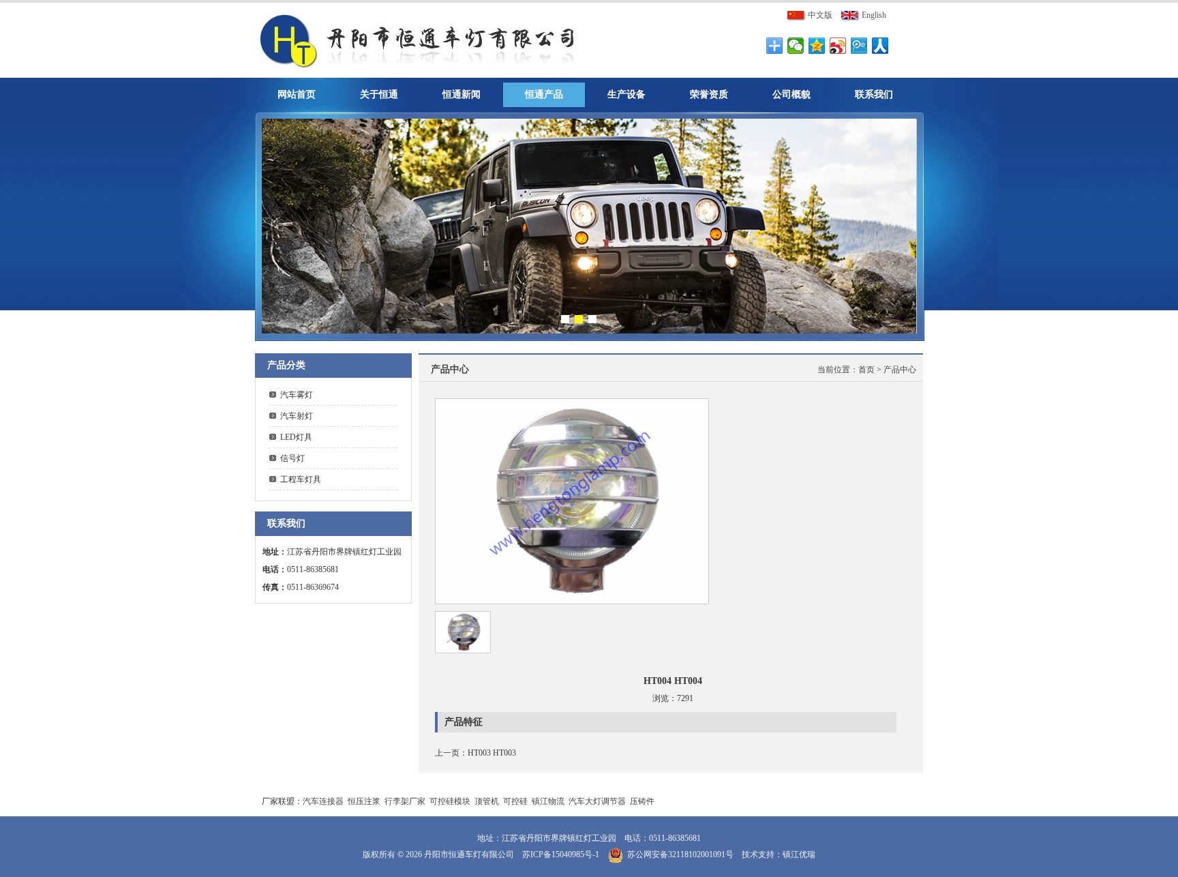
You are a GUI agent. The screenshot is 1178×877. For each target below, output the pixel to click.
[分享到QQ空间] (817, 46)
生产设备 (626, 94)
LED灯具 (296, 437)
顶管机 (486, 801)
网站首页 (296, 94)
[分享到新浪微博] (838, 46)
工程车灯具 (300, 479)
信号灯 (292, 458)
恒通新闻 (461, 94)
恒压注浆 (364, 801)
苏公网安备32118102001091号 (680, 854)
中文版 (819, 15)
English (873, 15)
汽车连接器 (323, 801)
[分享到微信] (795, 46)
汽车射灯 (296, 416)
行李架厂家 (404, 801)
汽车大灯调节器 (597, 801)
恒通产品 (544, 94)
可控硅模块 (449, 801)
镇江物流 (548, 801)
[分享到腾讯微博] (859, 46)
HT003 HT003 (492, 753)
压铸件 (642, 801)
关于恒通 (379, 94)
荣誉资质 (709, 94)
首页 (866, 369)
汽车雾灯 (296, 395)
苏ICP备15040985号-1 (560, 854)
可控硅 (515, 801)
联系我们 (874, 94)
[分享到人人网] (880, 46)
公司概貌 (791, 94)
